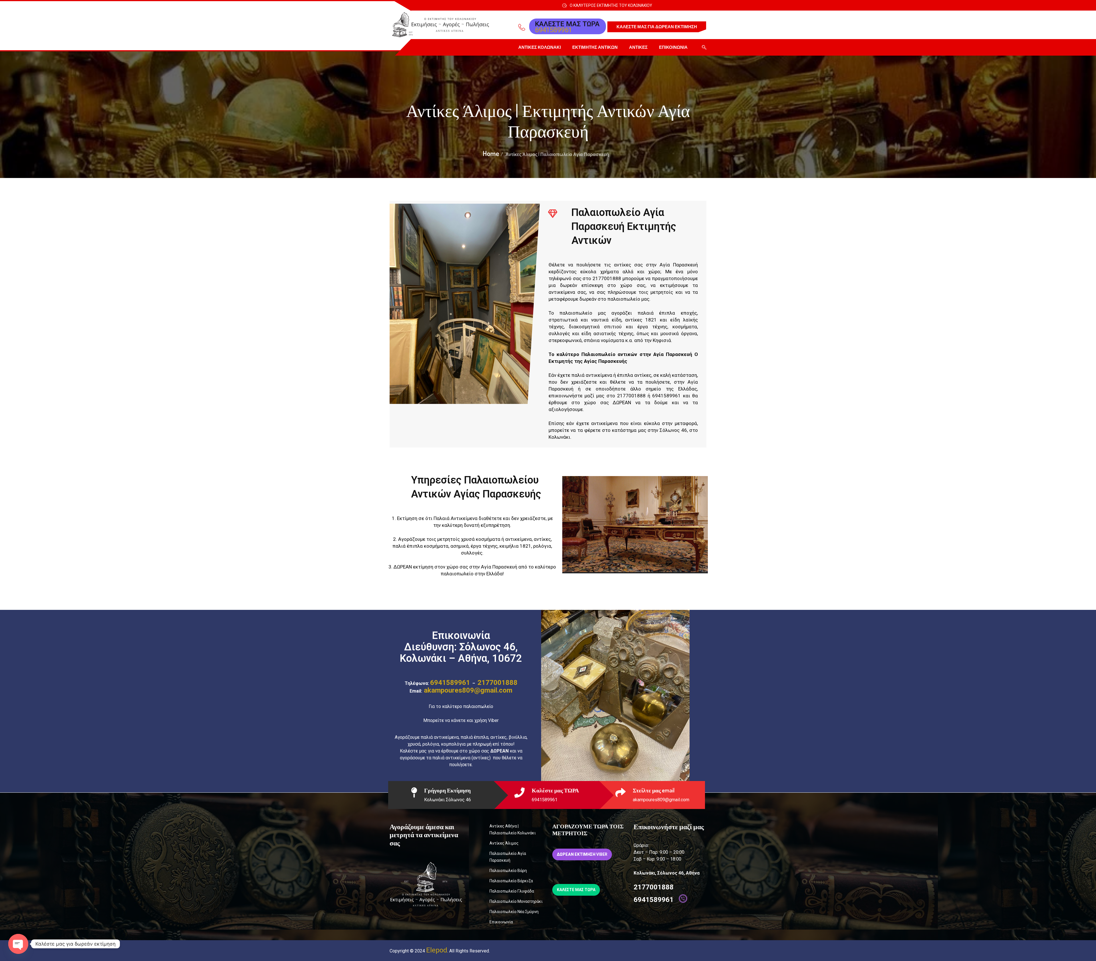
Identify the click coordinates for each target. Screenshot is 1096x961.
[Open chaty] (18, 944)
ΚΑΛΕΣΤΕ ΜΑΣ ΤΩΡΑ (576, 890)
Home (491, 153)
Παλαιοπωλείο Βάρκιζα (511, 881)
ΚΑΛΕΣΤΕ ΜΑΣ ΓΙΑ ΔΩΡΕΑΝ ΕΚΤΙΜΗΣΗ (656, 26)
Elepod (436, 950)
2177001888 (497, 683)
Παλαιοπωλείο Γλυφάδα (511, 891)
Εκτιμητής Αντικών (595, 47)
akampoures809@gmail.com (467, 690)
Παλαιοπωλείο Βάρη (508, 870)
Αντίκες (638, 47)
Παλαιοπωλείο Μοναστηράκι (516, 901)
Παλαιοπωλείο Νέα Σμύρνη (514, 911)
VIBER (582, 854)
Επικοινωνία (673, 47)
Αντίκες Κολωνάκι (539, 47)
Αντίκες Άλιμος (504, 843)
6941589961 (553, 30)
